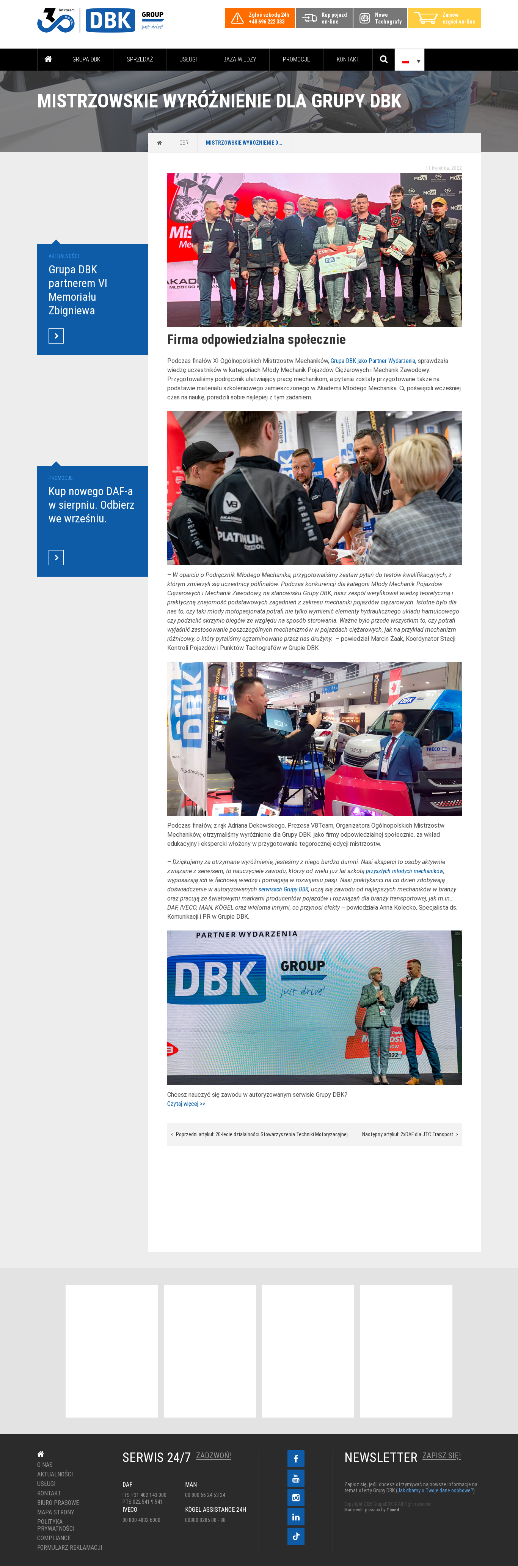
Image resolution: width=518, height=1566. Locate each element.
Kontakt (348, 59)
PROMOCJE (296, 59)
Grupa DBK (86, 59)
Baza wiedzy (239, 59)
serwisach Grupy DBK (283, 889)
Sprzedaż (140, 59)
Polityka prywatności (55, 1525)
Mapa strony (55, 1512)
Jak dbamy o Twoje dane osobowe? (435, 1490)
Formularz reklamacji (68, 1547)
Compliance (54, 1538)
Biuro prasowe (58, 1503)
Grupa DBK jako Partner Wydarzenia (373, 360)
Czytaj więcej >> (186, 1103)
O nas (45, 1465)
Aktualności (55, 1474)
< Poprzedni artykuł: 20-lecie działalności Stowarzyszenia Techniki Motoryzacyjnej (259, 1134)
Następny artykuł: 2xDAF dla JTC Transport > (410, 1134)
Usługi (188, 59)
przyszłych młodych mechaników (404, 871)
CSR (183, 143)
